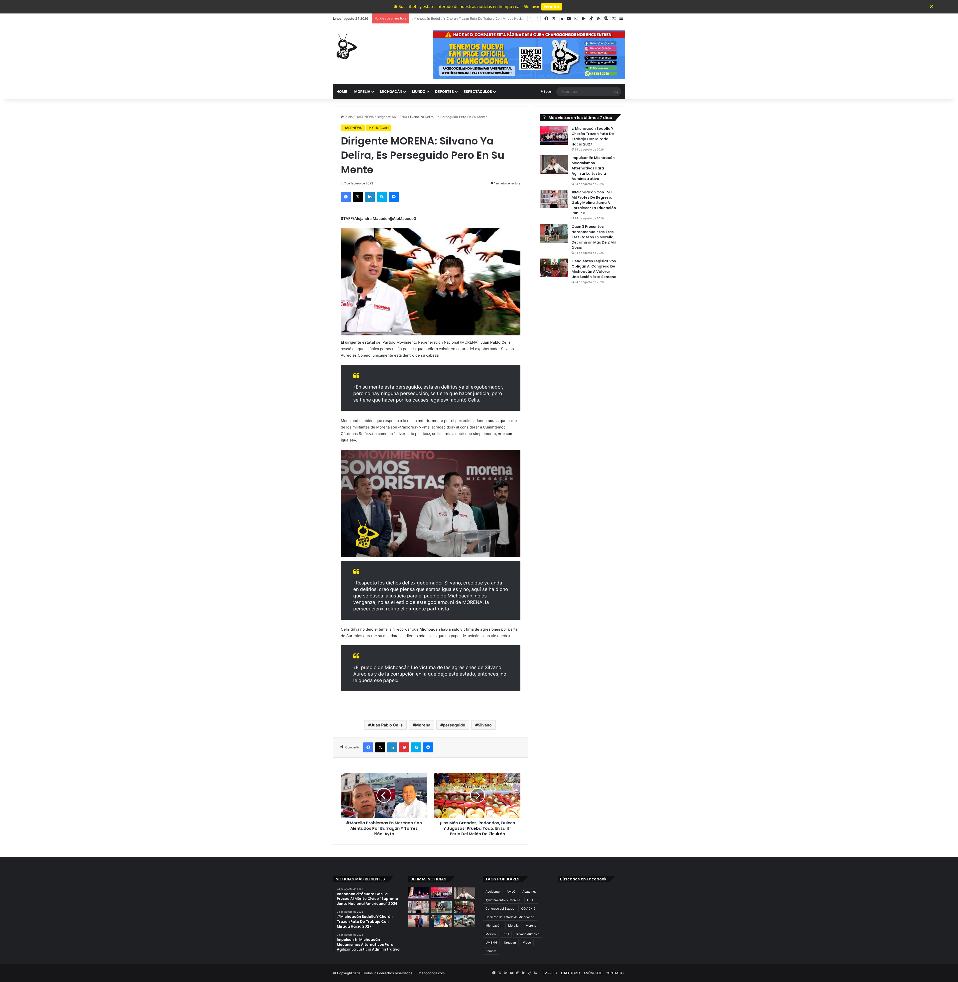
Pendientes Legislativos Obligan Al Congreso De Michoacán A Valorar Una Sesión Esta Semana (594, 269)
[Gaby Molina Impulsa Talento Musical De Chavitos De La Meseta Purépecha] (418, 921)
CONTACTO (615, 973)
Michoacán (493, 925)
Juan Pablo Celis (387, 724)
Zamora (490, 951)
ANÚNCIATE (593, 973)
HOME (342, 91)
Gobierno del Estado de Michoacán (509, 917)
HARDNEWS (365, 117)
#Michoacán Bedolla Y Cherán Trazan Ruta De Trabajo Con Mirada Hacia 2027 (593, 136)
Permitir (552, 6)
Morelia (513, 925)
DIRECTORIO (570, 973)
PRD (506, 934)
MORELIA (362, 91)
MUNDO (418, 91)
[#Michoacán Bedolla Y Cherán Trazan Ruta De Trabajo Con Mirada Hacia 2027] (554, 135)
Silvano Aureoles (527, 934)
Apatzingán (530, 891)
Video (527, 942)
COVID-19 (528, 908)
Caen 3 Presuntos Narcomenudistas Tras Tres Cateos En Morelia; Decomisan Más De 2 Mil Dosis (594, 237)
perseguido (454, 724)
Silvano (485, 724)
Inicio (348, 117)
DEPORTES (444, 91)
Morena (422, 724)
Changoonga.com (431, 973)
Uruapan (510, 942)
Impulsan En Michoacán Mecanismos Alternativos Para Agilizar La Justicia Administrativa (479, 18)
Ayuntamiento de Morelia (502, 900)
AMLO (511, 891)
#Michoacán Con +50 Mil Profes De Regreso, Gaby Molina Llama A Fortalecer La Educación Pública (594, 203)
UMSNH (491, 942)
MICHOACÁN (391, 91)
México (490, 934)
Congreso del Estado (499, 908)
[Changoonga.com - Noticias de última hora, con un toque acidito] (345, 46)
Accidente (492, 891)
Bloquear (531, 6)
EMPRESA (550, 973)
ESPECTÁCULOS (478, 91)
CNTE (531, 900)
